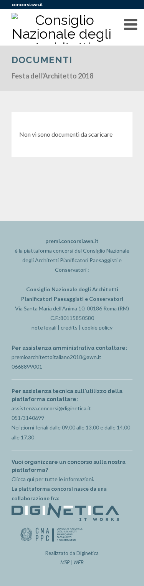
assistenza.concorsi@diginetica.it (51, 408)
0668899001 (27, 366)
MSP (65, 562)
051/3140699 (28, 418)
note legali (43, 327)
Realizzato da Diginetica (72, 553)
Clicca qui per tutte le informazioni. (53, 479)
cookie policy (97, 327)
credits (69, 327)
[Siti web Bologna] (65, 519)
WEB (78, 562)
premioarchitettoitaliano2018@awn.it (56, 357)
